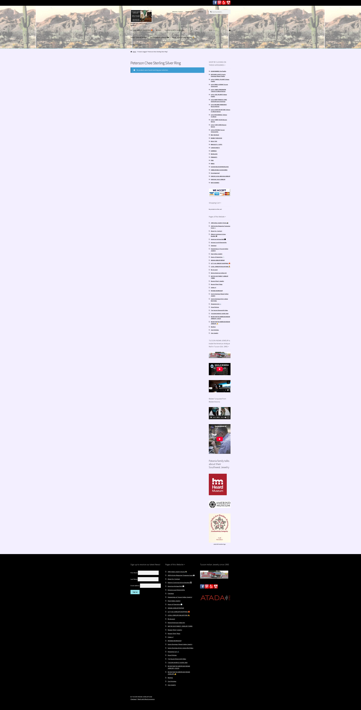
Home (134, 52)
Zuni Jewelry (214, 333)
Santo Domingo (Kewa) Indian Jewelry (180, 644)
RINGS (212, 163)
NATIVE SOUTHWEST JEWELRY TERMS (180, 626)
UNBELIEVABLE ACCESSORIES (219, 170)
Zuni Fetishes (215, 330)
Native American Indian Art (219, 273)
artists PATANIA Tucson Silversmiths (218, 131)
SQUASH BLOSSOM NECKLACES (220, 167)
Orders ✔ (213, 287)
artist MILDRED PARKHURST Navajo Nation (219, 105)
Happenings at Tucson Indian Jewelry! (180, 597)
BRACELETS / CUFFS (216, 144)
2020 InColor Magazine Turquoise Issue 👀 (181, 575)
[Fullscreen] (228, 417)
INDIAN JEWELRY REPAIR (138, 37)
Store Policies (215, 307)
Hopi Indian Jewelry (216, 254)
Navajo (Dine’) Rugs (216, 284)
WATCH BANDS (215, 182)
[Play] (211, 417)
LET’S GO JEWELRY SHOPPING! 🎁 (141, 30)
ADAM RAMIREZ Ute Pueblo (218, 71)
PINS (212, 160)
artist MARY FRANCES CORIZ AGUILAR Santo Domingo (219, 100)
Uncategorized (215, 173)
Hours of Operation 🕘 (217, 257)
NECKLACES (214, 154)
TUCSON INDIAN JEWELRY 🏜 (159, 37)
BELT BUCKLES (215, 135)
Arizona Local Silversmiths (219, 242)
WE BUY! (158, 30)
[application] (220, 413)
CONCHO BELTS (215, 148)
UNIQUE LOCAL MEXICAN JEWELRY (220, 176)
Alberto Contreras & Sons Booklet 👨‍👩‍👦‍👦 (180, 582)
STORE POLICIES (135, 45)
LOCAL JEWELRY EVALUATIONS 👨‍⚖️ (183, 37)
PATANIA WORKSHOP (217, 291)
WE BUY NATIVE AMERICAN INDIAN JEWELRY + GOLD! (220, 317)
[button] (219, 413)
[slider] (218, 417)
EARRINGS (214, 151)
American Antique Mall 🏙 (218, 239)
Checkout (200, 12)
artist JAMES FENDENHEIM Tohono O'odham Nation (218, 90)
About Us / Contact (177, 12)
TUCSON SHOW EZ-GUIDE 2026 (174, 30)
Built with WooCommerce (146, 699)
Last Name (133, 579)
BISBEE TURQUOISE (216, 138)
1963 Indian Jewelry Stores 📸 (219, 223)
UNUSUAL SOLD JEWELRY (218, 179)
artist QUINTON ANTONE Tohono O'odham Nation (220, 110)
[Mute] (225, 417)
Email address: (135, 585)
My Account (214, 270)
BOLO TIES (214, 141)
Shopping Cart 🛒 (190, 12)
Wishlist (213, 327)
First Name (134, 573)
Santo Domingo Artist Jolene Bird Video (180, 648)
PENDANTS (214, 157)
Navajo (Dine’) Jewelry (217, 281)
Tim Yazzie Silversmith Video (219, 310)
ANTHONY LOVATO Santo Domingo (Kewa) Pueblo (218, 75)
